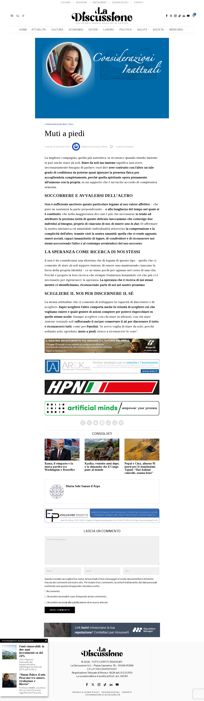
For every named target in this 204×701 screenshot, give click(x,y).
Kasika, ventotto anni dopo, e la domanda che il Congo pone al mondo (102, 466)
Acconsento (53, 591)
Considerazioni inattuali (59, 124)
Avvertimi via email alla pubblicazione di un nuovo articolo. (77, 602)
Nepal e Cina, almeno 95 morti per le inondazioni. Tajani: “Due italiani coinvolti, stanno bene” (140, 468)
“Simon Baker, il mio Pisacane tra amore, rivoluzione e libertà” (32, 679)
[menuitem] (65, 3)
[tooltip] (167, 16)
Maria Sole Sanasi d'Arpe (95, 146)
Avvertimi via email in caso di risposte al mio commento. (77, 596)
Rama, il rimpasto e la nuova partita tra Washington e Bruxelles (60, 466)
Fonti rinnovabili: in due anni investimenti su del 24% (31, 651)
